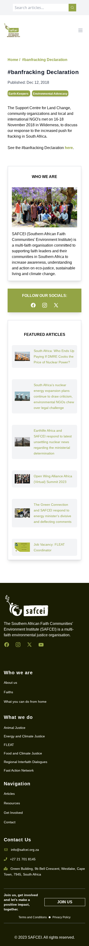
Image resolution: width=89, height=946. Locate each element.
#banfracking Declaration (44, 60)
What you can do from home (25, 701)
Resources (12, 803)
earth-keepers (19, 93)
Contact (9, 822)
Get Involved (13, 813)
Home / (14, 60)
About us (10, 682)
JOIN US (64, 902)
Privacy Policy (61, 917)
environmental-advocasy (50, 93)
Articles (9, 794)
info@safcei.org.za (25, 850)
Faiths (8, 692)
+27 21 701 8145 (23, 859)
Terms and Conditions (33, 917)
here (69, 148)
